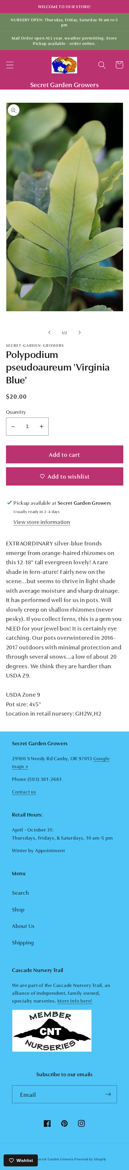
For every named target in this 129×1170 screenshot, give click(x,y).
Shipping (23, 942)
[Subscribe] (108, 1094)
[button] (9, 64)
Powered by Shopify (90, 1159)
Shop (18, 909)
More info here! (74, 1000)
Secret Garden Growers (55, 1159)
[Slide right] (79, 332)
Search (20, 892)
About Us (23, 925)
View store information (42, 521)
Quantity (16, 411)
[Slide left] (49, 332)
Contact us (24, 791)
